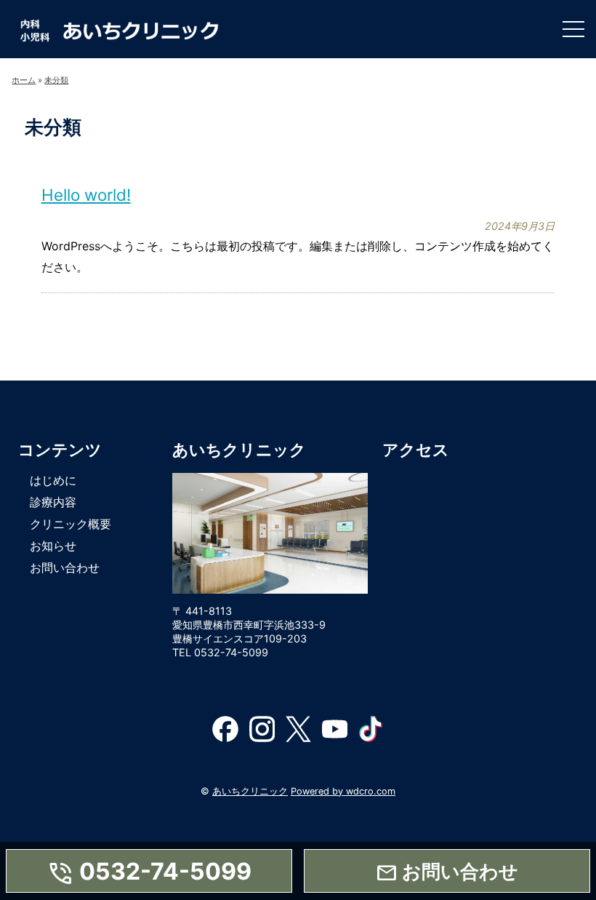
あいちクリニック (250, 791)
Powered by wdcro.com (343, 791)
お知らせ (53, 545)
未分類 (56, 80)
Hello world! (86, 194)
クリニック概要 (70, 524)
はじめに (53, 480)
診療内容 (53, 502)
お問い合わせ (65, 567)
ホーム (24, 80)
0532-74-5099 (149, 873)
